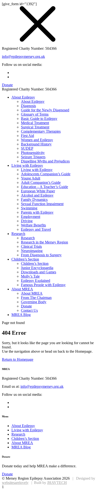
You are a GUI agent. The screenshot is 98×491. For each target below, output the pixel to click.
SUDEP (27, 148)
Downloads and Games (38, 272)
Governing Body (33, 302)
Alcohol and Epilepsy (37, 195)
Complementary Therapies (41, 131)
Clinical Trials (31, 246)
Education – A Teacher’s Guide (44, 187)
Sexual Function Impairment (42, 204)
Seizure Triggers (33, 157)
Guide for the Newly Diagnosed (45, 110)
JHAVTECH (57, 483)
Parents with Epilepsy (37, 212)
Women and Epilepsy (37, 140)
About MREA (22, 289)
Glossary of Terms (35, 114)
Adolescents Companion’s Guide (45, 174)
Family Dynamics (34, 200)
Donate (26, 306)
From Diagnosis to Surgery (41, 255)
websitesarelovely (15, 483)
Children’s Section (25, 259)
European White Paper (38, 191)
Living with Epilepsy (27, 165)
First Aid (27, 136)
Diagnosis (28, 106)
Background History (36, 144)
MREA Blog (21, 315)
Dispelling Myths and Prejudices (45, 161)
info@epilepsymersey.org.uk (23, 56)
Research (18, 234)
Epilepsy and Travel (36, 229)
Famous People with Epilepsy (43, 285)
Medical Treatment (35, 123)
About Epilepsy (23, 97)
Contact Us (29, 310)
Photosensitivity (33, 153)
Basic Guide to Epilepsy (39, 119)
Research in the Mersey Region (44, 242)
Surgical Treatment (35, 127)
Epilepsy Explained (35, 281)
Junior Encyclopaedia (37, 268)
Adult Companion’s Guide (41, 182)
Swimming (29, 208)
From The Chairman (36, 298)
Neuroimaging (32, 251)
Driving (27, 221)
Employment (30, 217)
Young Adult (30, 178)
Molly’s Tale (30, 276)
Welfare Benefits (33, 225)
